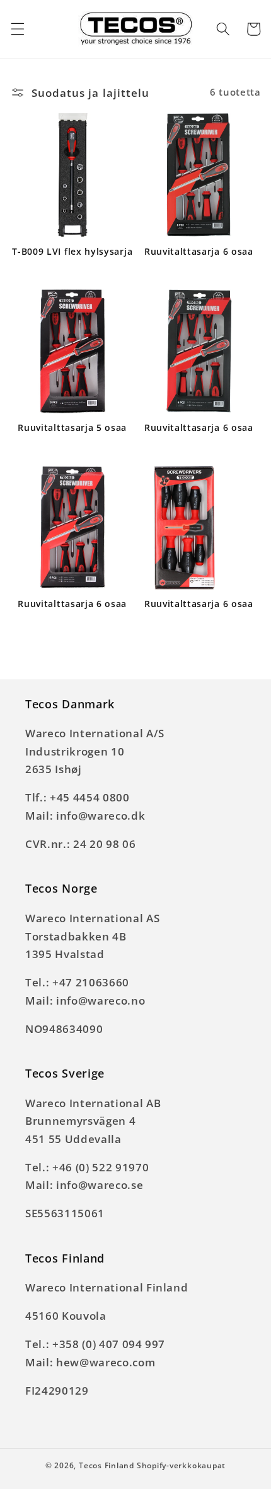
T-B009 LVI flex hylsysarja (72, 251)
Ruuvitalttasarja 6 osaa (198, 251)
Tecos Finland (106, 1465)
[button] (17, 29)
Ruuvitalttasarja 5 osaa (72, 427)
